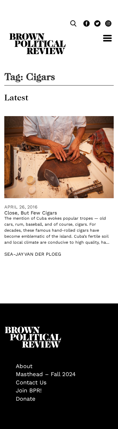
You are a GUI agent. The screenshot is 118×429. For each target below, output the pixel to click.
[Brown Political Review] (37, 36)
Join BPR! (29, 390)
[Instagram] (106, 24)
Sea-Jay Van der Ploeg (32, 254)
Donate (26, 398)
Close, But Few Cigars (30, 213)
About (24, 366)
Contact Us (31, 382)
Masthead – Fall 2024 (46, 374)
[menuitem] (65, 366)
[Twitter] (96, 24)
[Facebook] (85, 24)
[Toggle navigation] (103, 41)
